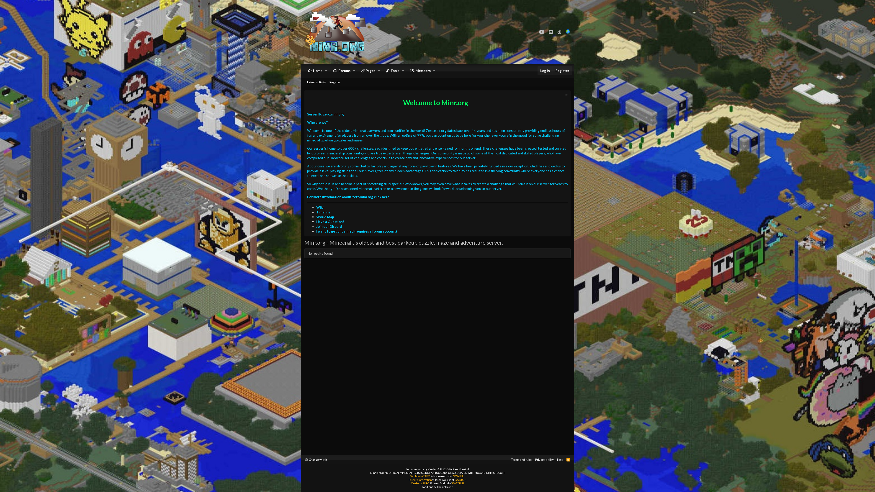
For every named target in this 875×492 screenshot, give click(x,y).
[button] (326, 70)
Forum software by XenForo (437, 469)
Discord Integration (420, 479)
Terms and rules (521, 459)
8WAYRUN (459, 476)
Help (560, 459)
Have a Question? (330, 222)
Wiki (320, 207)
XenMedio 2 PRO (420, 476)
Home (317, 71)
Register (334, 82)
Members (423, 71)
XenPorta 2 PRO (420, 483)
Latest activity (316, 82)
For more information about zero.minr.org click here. (348, 197)
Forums (344, 71)
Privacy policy (544, 459)
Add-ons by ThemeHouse (438, 486)
